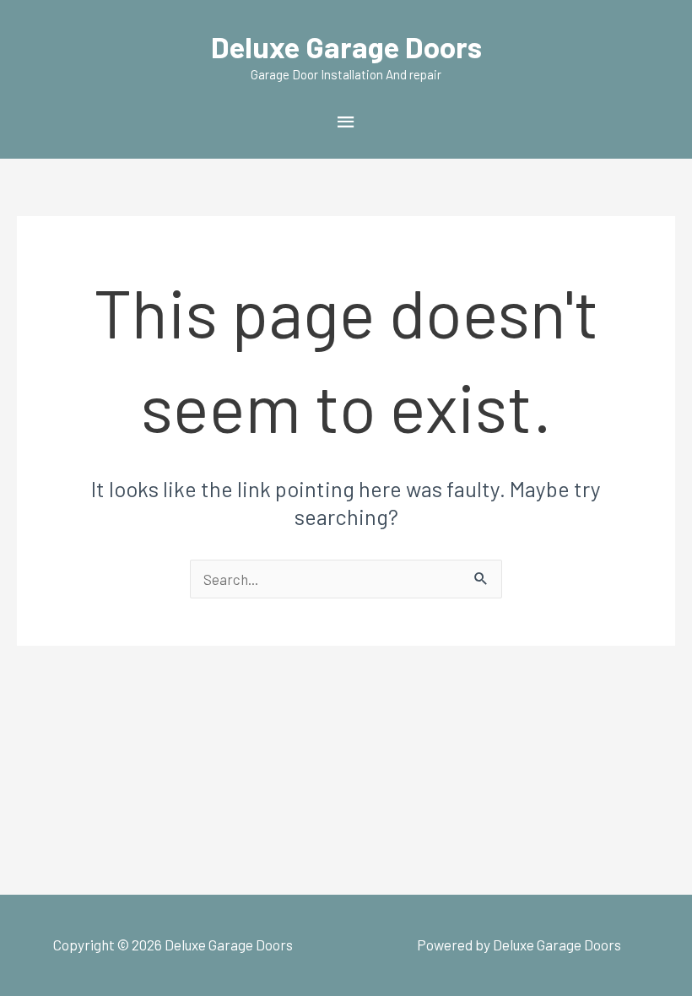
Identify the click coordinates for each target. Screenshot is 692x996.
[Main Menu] (346, 121)
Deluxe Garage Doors (346, 46)
